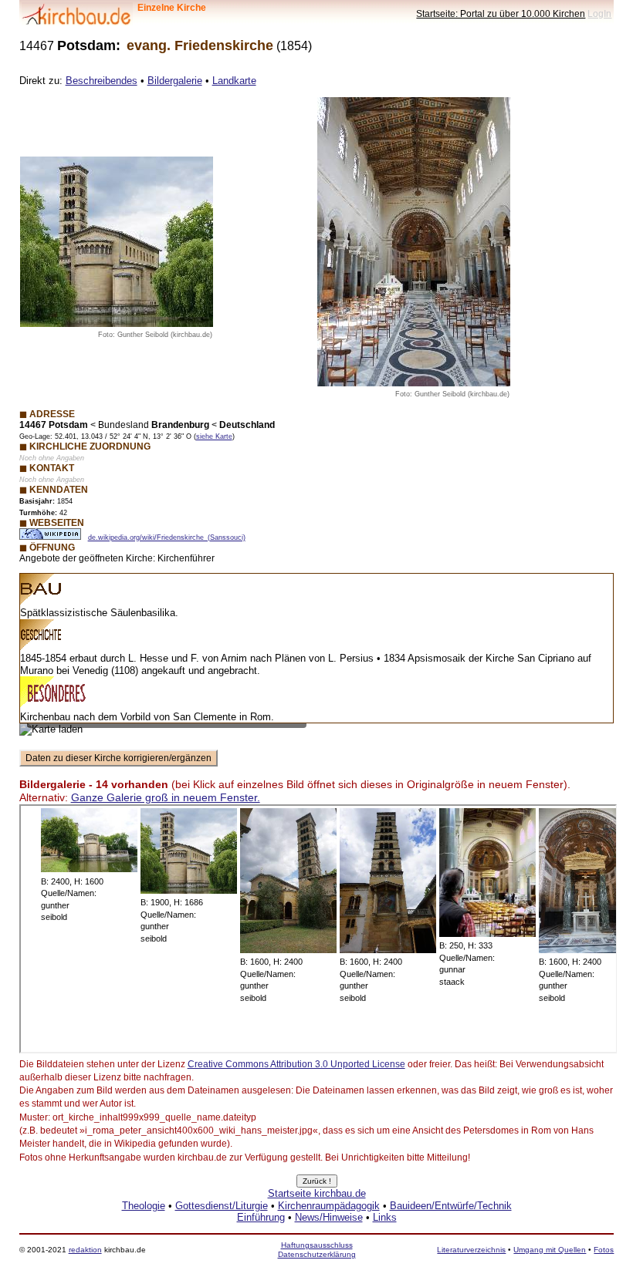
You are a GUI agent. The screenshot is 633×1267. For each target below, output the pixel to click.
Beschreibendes (101, 80)
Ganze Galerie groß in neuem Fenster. (165, 797)
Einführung (261, 1217)
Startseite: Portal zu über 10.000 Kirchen (500, 13)
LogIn (599, 13)
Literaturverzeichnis (471, 1249)
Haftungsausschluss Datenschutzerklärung (317, 1250)
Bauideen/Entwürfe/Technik (451, 1205)
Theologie (143, 1205)
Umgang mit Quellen (549, 1249)
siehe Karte (214, 436)
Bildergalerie (174, 80)
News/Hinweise (329, 1217)
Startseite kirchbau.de (317, 1193)
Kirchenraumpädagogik (329, 1205)
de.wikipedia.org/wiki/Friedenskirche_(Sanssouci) (166, 537)
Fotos (604, 1249)
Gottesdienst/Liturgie (221, 1205)
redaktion (85, 1249)
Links (385, 1217)
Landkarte (234, 80)
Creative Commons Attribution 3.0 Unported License (296, 1064)
